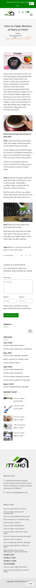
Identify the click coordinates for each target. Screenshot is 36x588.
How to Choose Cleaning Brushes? (17, 376)
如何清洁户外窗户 (10, 558)
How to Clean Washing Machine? (16, 356)
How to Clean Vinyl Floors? (13, 373)
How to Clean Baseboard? (13, 369)
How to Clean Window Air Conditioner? (18, 349)
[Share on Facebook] (17, 255)
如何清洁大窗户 (9, 555)
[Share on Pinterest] (30, 255)
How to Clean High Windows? (15, 567)
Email (21, 297)
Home (18, 33)
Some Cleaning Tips (15, 36)
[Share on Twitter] (21, 255)
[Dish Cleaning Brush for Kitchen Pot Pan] (18, 212)
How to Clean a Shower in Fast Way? (17, 380)
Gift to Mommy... (20, 425)
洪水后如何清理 (9, 564)
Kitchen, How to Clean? (13, 539)
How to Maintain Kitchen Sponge (16, 387)
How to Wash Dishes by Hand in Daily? (16, 570)
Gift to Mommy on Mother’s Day (16, 359)
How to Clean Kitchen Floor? (14, 345)
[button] (31, 3)
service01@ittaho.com (19, 492)
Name (6, 297)
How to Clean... (19, 398)
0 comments (8, 255)
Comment (7, 277)
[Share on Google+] (26, 255)
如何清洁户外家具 (10, 561)
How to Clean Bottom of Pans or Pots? (16, 546)
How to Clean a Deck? (12, 363)
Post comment (11, 315)
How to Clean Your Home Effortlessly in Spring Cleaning (15, 551)
